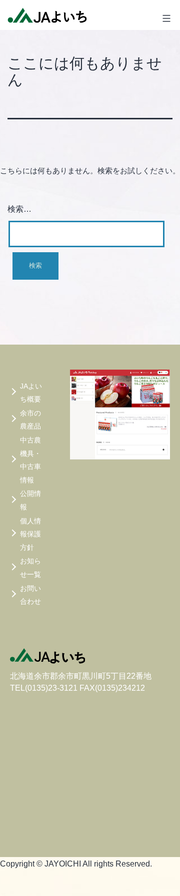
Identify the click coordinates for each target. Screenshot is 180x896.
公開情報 (30, 500)
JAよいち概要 (31, 393)
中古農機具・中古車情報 (30, 460)
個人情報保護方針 (30, 534)
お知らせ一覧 (30, 567)
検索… (20, 209)
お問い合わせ (30, 595)
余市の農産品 (30, 420)
